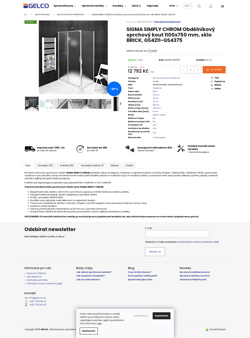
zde (99, 323)
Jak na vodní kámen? (88, 280)
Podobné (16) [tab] (67, 165)
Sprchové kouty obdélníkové (166, 78)
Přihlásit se (155, 251)
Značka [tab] (129, 165)
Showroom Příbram (36, 273)
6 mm (155, 111)
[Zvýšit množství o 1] (197, 69)
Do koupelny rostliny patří (142, 276)
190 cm (156, 104)
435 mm (157, 108)
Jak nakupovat (34, 276)
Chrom (156, 94)
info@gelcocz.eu (37, 297)
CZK (186, 5)
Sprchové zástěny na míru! (195, 276)
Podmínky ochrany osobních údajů (44, 283)
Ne (154, 118)
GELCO (208, 59)
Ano (155, 124)
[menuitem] (65, 6)
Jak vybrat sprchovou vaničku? (93, 272)
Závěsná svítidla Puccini (193, 280)
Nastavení (88, 331)
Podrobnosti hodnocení (167, 21)
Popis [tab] (28, 165)
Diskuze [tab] (115, 165)
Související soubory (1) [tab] (92, 165)
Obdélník (157, 88)
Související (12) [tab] (45, 165)
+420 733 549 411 (37, 301)
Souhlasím (161, 315)
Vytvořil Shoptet (217, 329)
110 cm (156, 98)
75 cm (155, 101)
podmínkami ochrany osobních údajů (198, 241)
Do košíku (216, 69)
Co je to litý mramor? (139, 272)
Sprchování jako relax (140, 280)
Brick (155, 91)
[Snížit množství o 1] (183, 69)
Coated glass (159, 137)
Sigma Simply (159, 114)
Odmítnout (141, 315)
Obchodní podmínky (37, 280)
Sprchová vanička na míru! (195, 272)
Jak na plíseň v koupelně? (90, 276)
